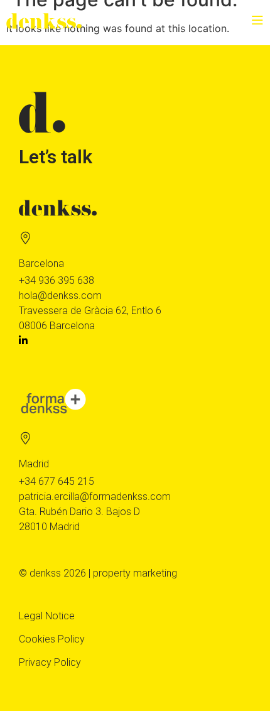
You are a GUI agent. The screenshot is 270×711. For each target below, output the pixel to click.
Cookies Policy (52, 639)
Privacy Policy (50, 662)
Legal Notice (47, 616)
